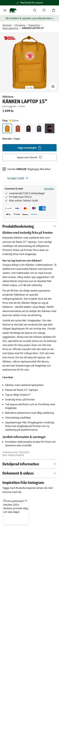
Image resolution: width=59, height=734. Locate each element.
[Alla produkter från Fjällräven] (9, 38)
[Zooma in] (53, 86)
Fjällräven (7, 96)
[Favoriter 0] (44, 10)
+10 (50, 128)
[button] (16, 512)
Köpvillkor (49, 188)
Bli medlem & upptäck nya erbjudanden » (29, 18)
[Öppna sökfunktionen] (34, 10)
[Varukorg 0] (53, 10)
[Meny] (4, 10)
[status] (29, 88)
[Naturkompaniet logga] (12, 10)
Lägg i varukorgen (27, 147)
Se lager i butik (15, 178)
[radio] (7, 128)
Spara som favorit (27, 157)
